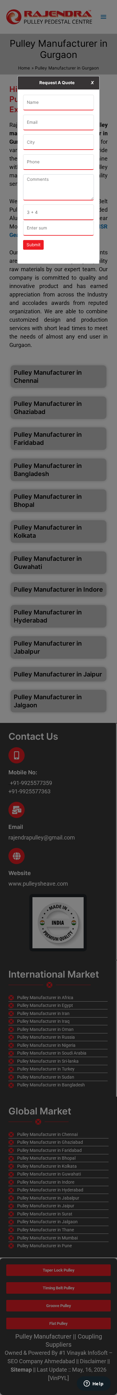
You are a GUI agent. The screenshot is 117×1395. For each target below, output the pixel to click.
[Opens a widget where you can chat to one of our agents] (93, 1384)
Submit (34, 244)
